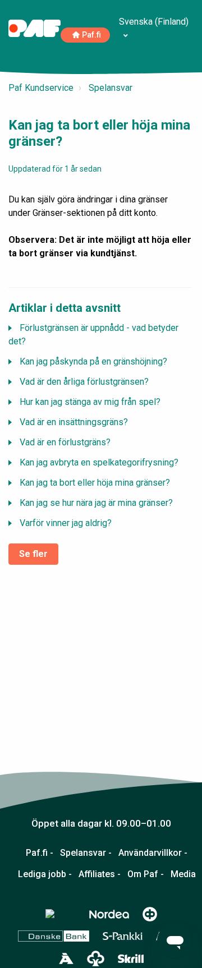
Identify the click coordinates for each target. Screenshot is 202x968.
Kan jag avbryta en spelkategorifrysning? (99, 462)
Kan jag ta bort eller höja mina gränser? (95, 482)
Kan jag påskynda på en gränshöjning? (93, 361)
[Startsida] (34, 27)
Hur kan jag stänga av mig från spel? (90, 402)
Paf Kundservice (41, 87)
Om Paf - (145, 874)
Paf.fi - (39, 853)
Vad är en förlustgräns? (65, 442)
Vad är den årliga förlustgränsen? (84, 381)
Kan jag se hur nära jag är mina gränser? (96, 502)
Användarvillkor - (152, 853)
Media (183, 874)
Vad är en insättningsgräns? (74, 422)
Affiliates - (100, 874)
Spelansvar (110, 87)
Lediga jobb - (45, 874)
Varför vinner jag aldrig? (66, 523)
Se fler (33, 553)
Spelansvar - (86, 853)
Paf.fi (91, 35)
